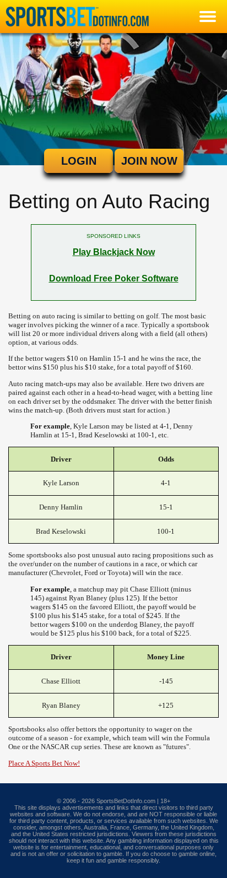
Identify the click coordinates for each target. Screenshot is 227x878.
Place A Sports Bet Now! (44, 763)
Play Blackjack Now (114, 252)
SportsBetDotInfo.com (125, 801)
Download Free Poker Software (114, 278)
